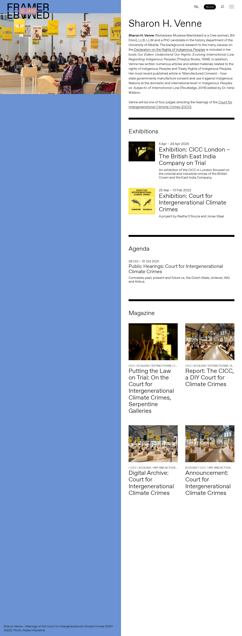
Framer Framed (28, 11)
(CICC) (180, 104)
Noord (209, 7)
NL (196, 6)
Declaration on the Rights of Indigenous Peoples (169, 49)
